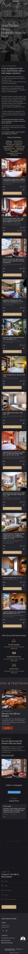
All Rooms (9, 141)
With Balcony (14, 155)
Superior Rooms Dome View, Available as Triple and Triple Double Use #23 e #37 (14, 494)
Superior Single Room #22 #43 (12, 577)
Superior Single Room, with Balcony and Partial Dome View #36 (14, 612)
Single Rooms (20, 148)
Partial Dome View (9, 148)
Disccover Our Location (8, 755)
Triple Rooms (14, 151)
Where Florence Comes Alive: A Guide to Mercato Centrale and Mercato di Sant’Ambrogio (13, 830)
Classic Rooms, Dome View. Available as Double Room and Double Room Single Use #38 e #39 (13, 220)
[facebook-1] (3, 930)
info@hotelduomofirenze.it (8, 938)
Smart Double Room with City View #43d (14, 375)
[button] (25, 4)
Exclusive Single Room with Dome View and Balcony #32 (13, 338)
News (9, 826)
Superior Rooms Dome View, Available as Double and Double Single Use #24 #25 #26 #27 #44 (14, 453)
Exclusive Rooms (8, 146)
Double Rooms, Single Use (14, 145)
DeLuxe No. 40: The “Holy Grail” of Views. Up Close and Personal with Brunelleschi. (13, 260)
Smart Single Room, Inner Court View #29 (13, 413)
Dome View (8, 143)
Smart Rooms (8, 150)
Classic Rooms (18, 141)
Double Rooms (18, 143)
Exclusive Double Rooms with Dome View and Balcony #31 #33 (13, 300)
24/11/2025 (5, 834)
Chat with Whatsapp (8, 942)
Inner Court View (20, 146)
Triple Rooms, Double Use (14, 153)
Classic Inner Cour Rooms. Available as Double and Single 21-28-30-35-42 (14, 179)
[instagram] (6, 930)
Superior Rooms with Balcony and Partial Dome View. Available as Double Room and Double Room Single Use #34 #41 (13, 536)
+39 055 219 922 (6, 940)
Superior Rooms (19, 150)
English (5, 826)
